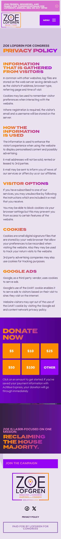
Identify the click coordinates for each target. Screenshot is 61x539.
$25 (49, 351)
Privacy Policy (30, 517)
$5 (11, 351)
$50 (11, 367)
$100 (30, 367)
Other (49, 367)
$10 (30, 351)
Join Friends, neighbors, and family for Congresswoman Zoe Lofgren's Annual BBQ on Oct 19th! (25, 6)
